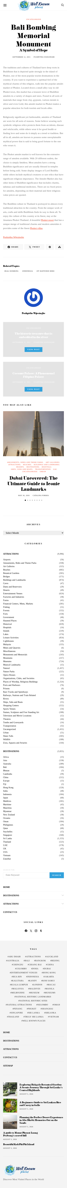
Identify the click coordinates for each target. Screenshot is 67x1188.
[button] (25, 500)
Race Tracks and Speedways (15, 692)
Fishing (6, 607)
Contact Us (10, 912)
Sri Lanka (7, 838)
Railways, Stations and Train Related (19, 695)
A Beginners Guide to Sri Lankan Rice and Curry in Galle (40, 1104)
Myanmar (7, 811)
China (5, 777)
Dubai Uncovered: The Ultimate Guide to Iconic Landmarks (33, 483)
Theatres (7, 719)
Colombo (21, 969)
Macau (52, 985)
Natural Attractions (19, 1005)
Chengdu (18, 965)
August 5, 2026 (26, 1094)
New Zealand (9, 815)
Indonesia (28, 271)
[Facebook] (26, 931)
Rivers (6, 699)
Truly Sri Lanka (34, 1017)
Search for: (9, 870)
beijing (55, 961)
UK (4, 849)
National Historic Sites (33, 1001)
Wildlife (6, 739)
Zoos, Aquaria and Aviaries (15, 743)
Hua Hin (17, 977)
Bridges (6, 577)
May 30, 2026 (24, 495)
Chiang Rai (35, 965)
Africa (6, 757)
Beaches (27, 464)
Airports (6, 560)
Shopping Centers (11, 706)
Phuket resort (47, 220)
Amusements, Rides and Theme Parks (25, 462)
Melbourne (18, 993)
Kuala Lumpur (19, 985)
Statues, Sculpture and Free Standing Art (21, 712)
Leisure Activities (11, 638)
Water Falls (8, 736)
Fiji (4, 784)
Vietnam (6, 855)
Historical (7, 624)
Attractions (14, 464)
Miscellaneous (9, 651)
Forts (5, 614)
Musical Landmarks (11, 665)
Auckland (52, 957)
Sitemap (8, 1066)
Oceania (6, 818)
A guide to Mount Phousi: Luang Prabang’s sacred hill (20, 1134)
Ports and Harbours (11, 685)
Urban (43, 471)
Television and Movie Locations (17, 716)
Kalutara (18, 981)
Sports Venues (9, 709)
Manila (50, 989)
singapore (17, 1013)
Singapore (7, 835)
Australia (7, 764)
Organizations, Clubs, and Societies (18, 678)
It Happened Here (46, 271)
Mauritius (7, 808)
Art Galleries (53, 462)
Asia (5, 760)
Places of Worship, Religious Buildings (20, 682)
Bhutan (6, 771)
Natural (6, 668)
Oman (5, 821)
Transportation (43, 469)
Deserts (20, 467)
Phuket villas (36, 228)
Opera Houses (9, 675)
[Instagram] (36, 931)
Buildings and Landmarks (47, 464)
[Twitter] (31, 931)
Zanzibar (7, 859)
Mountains (7, 658)
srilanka (50, 1013)
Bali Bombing (12, 271)
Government (8, 617)
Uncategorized (33, 19)
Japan (5, 798)
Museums (7, 661)
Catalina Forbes (41, 495)
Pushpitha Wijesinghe (44, 57)
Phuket (32, 1009)
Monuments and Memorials (15, 655)
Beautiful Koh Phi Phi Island (18, 1144)
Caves (5, 583)
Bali (5, 767)
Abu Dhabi (15, 957)
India (5, 791)
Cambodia (7, 774)
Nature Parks (8, 672)
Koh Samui (48, 981)
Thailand (7, 842)
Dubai (47, 969)
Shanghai (47, 1009)
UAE (55, 469)
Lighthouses (8, 641)
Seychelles (7, 832)
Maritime (7, 805)
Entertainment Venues (12, 594)
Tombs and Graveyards (13, 722)
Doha (35, 969)
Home (6, 887)
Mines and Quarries (11, 648)
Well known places (34, 1021)
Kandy (33, 981)
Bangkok (40, 961)
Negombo (42, 1005)
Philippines (8, 825)
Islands (6, 631)
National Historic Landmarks (33, 997)
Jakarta (49, 977)
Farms (6, 600)
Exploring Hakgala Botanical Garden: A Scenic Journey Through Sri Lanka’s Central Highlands (40, 1087)
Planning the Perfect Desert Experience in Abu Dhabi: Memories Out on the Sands (41, 1120)
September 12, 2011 (21, 57)
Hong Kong (8, 788)
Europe (6, 781)
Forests (6, 610)
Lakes (5, 634)
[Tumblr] (41, 931)
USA (5, 852)
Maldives (7, 801)
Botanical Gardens (11, 573)
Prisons (6, 689)
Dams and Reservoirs (12, 587)
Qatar (5, 828)
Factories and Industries (13, 597)
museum (34, 993)
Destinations (32, 467)
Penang (18, 1009)
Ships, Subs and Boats (22, 469)
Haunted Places (10, 621)
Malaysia (7, 644)
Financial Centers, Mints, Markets (18, 604)
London (37, 985)
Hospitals (46, 467)
